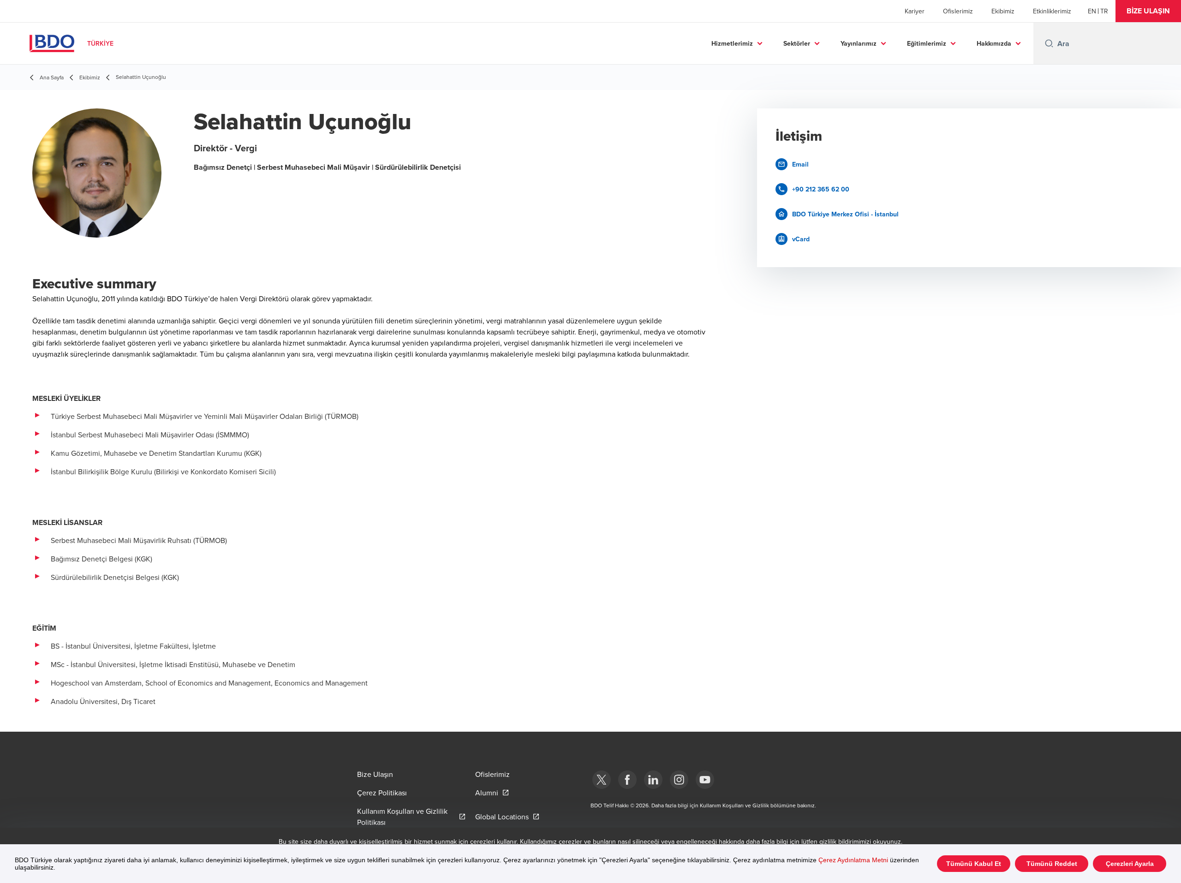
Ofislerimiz (958, 11)
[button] (1148, 11)
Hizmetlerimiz (732, 43)
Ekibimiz (1002, 11)
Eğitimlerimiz (926, 43)
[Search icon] (1049, 43)
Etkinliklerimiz (1052, 11)
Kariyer (915, 11)
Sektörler (796, 43)
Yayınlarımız (859, 43)
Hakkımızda (994, 43)
